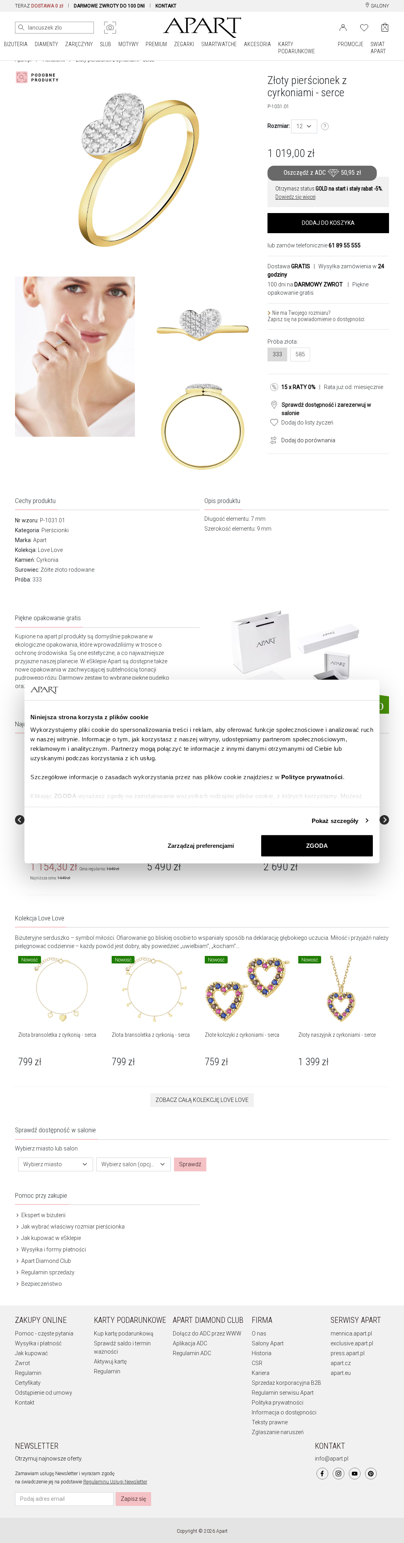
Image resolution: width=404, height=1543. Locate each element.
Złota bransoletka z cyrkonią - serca (57, 1035)
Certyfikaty (28, 1383)
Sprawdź (190, 1164)
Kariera (260, 1373)
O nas (259, 1333)
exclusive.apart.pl (352, 1343)
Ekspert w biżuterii (42, 1215)
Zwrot (22, 1363)
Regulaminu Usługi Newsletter (115, 1482)
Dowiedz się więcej (295, 197)
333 (277, 354)
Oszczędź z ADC (322, 172)
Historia (261, 1353)
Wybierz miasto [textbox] (42, 1164)
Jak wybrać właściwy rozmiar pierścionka (72, 1226)
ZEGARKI (184, 44)
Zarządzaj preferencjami (201, 845)
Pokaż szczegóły (335, 820)
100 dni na (305, 284)
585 (300, 354)
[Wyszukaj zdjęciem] (110, 28)
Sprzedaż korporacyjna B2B (286, 1383)
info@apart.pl (331, 1458)
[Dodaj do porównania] (271, 439)
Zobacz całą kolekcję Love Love (202, 1100)
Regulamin (28, 1373)
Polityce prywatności (312, 776)
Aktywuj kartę (110, 1361)
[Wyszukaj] (21, 27)
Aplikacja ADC (190, 1343)
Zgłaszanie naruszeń (278, 1432)
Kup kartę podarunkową (123, 1333)
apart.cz (341, 1363)
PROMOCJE (350, 44)
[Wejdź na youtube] (355, 1473)
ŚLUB (105, 44)
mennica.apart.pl (351, 1333)
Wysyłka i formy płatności (53, 1249)
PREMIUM (156, 44)
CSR (257, 1363)
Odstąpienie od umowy (43, 1393)
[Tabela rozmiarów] (325, 127)
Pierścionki (55, 530)
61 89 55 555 (345, 245)
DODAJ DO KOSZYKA (328, 223)
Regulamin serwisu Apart (283, 1393)
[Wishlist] (364, 27)
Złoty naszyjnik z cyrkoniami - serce (337, 1035)
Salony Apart (268, 1343)
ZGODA (317, 845)
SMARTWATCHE (219, 44)
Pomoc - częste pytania (44, 1333)
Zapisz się (133, 1499)
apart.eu (341, 1373)
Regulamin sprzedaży (47, 1272)
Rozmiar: (278, 126)
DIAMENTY (46, 44)
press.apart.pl (348, 1353)
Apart (40, 540)
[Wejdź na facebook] (322, 1473)
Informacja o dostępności (284, 1412)
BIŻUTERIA (16, 44)
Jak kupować (31, 1353)
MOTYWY (128, 44)
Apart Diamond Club (45, 1261)
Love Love (50, 550)
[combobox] (304, 126)
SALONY (379, 6)
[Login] (343, 27)
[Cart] (385, 27)
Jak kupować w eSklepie (50, 1238)
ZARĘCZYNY (79, 44)
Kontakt (24, 1402)
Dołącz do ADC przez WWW (207, 1333)
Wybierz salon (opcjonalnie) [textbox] (129, 1164)
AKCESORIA (257, 44)
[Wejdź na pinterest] (371, 1473)
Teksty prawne (270, 1422)
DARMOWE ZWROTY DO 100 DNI (109, 6)
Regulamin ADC (192, 1353)
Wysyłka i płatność (38, 1343)
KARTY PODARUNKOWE (296, 47)
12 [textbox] (299, 126)
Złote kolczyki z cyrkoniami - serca (242, 1035)
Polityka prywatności (277, 1402)
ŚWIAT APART (378, 47)
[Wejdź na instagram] (338, 1473)
